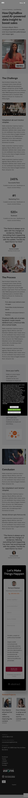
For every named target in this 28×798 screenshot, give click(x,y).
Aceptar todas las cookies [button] (14, 409)
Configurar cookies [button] (14, 407)
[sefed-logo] (3, 3)
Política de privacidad (15, 402)
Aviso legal (5, 403)
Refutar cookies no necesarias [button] (14, 412)
